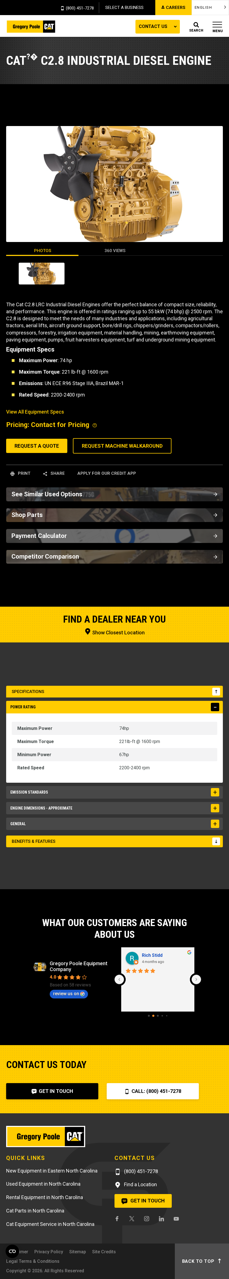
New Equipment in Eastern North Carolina (51, 1171)
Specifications (28, 691)
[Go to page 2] (158, 1016)
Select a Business (124, 7)
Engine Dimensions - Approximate (41, 808)
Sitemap (77, 1251)
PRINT (23, 473)
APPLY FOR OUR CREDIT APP (106, 473)
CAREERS (175, 7)
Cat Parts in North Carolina (35, 1211)
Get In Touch (55, 1091)
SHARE (57, 473)
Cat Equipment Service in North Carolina (50, 1224)
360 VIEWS (114, 250)
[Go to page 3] (162, 1015)
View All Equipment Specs (35, 412)
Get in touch (147, 1201)
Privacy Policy (48, 1251)
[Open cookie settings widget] (12, 1251)
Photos (42, 250)
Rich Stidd (152, 955)
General (18, 824)
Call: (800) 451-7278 (155, 1091)
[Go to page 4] (166, 1015)
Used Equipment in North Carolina (43, 1184)
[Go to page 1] (153, 1016)
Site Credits (104, 1251)
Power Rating (23, 707)
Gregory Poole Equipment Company (79, 966)
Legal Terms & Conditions (32, 1261)
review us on (66, 993)
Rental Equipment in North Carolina (44, 1197)
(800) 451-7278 (80, 8)
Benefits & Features (33, 841)
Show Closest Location (118, 632)
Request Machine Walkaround (122, 446)
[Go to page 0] (149, 1016)
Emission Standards (29, 792)
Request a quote (37, 446)
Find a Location (140, 1184)
